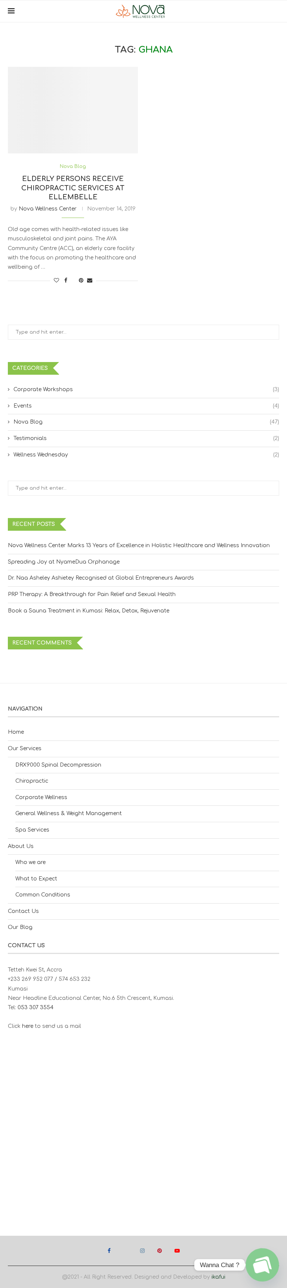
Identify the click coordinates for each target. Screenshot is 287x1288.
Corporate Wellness (41, 797)
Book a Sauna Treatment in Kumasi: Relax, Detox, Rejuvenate (88, 611)
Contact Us (23, 911)
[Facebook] (109, 1250)
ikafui (218, 1277)
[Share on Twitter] (73, 280)
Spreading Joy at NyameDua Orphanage (64, 562)
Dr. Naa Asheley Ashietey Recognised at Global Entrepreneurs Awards (101, 578)
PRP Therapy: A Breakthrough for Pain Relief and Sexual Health (92, 594)
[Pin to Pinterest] (81, 280)
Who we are (30, 862)
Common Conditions (42, 895)
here (27, 1026)
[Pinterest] (159, 1250)
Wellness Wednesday (146, 455)
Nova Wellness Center (48, 209)
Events (146, 406)
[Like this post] (56, 280)
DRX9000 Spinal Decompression (58, 765)
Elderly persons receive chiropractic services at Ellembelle (72, 188)
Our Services (24, 748)
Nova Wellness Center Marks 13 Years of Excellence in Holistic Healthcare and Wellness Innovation (139, 545)
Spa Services (32, 830)
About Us (21, 846)
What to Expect (36, 879)
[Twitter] (125, 1250)
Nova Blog (146, 422)
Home (16, 732)
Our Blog (20, 927)
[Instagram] (142, 1250)
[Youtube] (177, 1250)
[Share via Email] (89, 280)
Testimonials (146, 438)
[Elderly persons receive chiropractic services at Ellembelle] (73, 110)
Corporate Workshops (146, 389)
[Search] (275, 11)
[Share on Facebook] (65, 280)
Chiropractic (31, 781)
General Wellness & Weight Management (68, 813)
